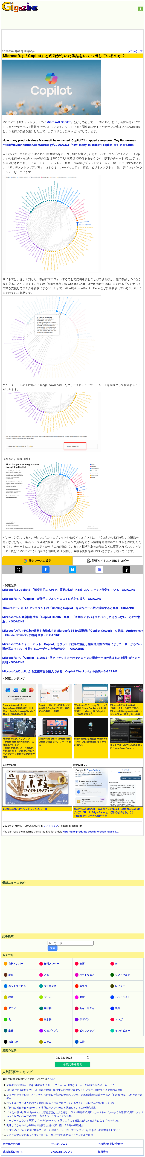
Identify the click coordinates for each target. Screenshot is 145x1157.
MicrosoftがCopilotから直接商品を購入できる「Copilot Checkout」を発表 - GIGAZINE (59, 671)
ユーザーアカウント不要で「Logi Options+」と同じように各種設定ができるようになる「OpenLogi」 (64, 1120)
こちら (50, 1079)
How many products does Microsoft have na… (90, 831)
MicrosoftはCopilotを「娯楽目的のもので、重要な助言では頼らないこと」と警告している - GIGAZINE (68, 589)
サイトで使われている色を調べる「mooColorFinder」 (126, 746)
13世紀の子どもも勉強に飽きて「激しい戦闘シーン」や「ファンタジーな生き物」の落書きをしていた (64, 1129)
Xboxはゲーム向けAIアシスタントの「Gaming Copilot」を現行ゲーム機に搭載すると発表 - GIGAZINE (68, 608)
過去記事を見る (72, 1064)
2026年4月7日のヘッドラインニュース (25, 808)
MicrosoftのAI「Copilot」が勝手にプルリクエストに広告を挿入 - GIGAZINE (52, 598)
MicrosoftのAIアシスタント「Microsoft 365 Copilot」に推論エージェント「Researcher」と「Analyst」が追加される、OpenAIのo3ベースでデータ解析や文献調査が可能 (19, 747)
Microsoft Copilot (59, 122)
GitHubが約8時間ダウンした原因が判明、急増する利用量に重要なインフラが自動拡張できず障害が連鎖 (65, 1089)
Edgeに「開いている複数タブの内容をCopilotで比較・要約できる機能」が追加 (54, 708)
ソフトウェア (135, 51)
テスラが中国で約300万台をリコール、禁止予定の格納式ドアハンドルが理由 (50, 1134)
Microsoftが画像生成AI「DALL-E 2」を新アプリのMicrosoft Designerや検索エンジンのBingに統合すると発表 (126, 710)
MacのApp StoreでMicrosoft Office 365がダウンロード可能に (55, 741)
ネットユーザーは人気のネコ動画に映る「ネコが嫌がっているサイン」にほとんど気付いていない (61, 1102)
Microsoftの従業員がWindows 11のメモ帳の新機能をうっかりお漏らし (90, 741)
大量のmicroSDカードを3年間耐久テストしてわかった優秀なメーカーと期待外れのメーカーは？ (60, 1085)
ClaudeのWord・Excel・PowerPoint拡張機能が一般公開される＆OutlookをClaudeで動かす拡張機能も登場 (19, 710)
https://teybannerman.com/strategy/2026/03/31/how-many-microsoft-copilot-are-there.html (68, 144)
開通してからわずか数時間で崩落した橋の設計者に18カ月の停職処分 (45, 1125)
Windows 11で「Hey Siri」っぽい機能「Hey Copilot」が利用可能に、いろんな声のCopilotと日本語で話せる (90, 710)
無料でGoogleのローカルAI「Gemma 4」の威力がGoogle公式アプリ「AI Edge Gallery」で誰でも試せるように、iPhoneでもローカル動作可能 (107, 812)
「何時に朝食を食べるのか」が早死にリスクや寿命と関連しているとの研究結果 (51, 1107)
